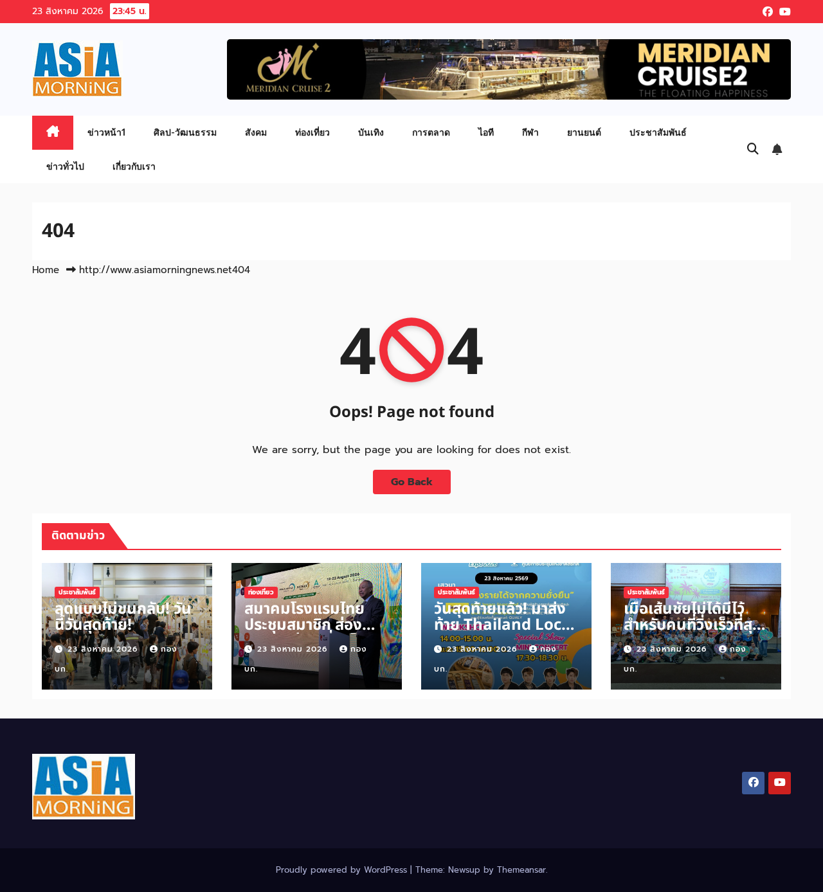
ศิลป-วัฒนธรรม (185, 132)
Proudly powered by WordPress (343, 870)
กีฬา (530, 132)
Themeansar (521, 870)
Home (45, 270)
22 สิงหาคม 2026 (673, 649)
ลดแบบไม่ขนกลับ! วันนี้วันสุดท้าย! (123, 617)
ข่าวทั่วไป (65, 166)
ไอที (486, 132)
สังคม (256, 132)
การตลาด (431, 132)
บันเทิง (371, 132)
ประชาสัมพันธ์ (658, 132)
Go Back (412, 482)
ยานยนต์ (584, 132)
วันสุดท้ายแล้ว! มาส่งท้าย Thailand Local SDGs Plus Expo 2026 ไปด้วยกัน (504, 633)
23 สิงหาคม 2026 (104, 649)
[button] (753, 149)
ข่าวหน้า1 (106, 132)
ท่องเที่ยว (312, 132)
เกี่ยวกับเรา (134, 166)
